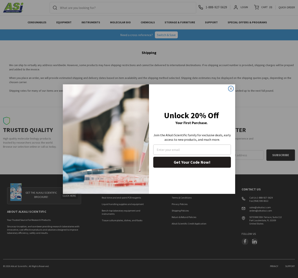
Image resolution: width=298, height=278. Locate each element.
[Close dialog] (231, 88)
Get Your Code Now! (192, 162)
